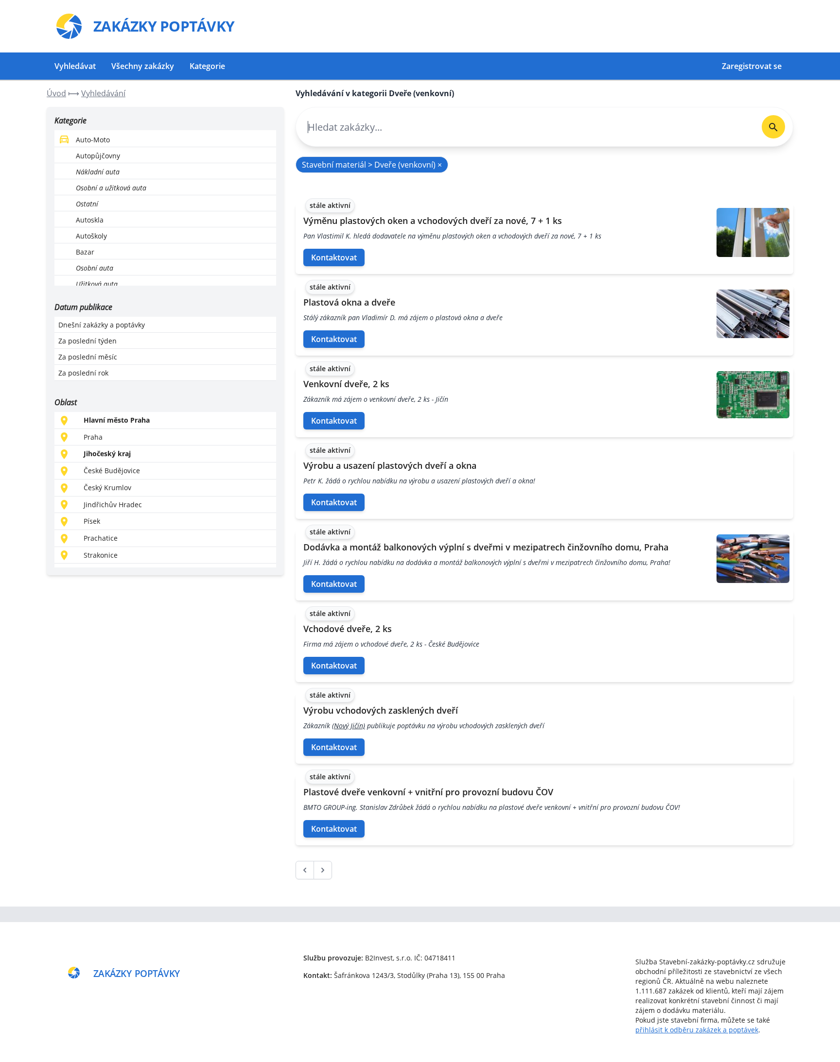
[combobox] (525, 127)
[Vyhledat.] (773, 126)
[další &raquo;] (323, 870)
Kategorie (207, 66)
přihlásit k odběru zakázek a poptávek (696, 1029)
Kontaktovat (334, 257)
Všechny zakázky (142, 66)
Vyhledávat (75, 66)
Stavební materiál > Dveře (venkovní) (372, 164)
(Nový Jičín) (348, 725)
